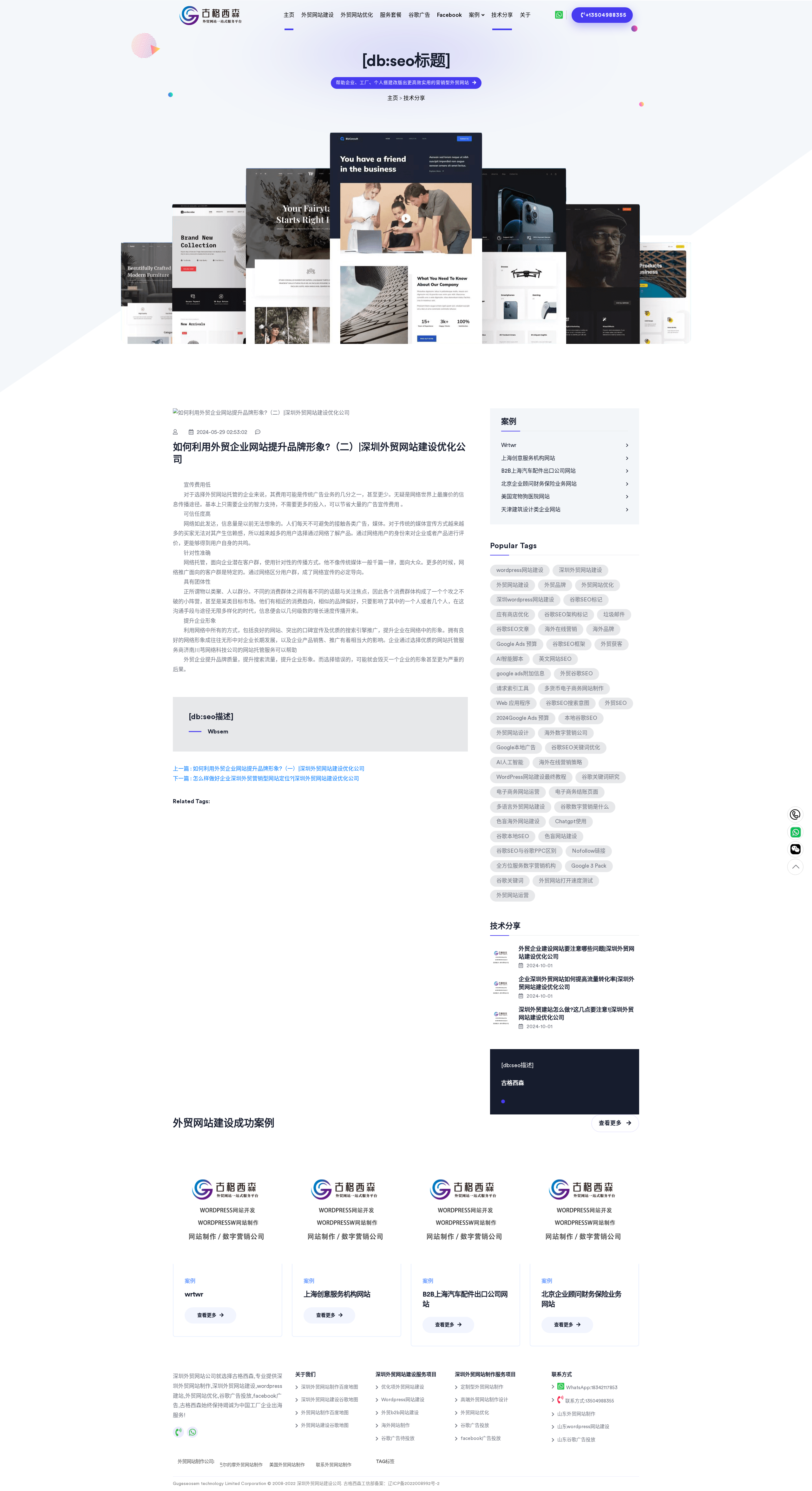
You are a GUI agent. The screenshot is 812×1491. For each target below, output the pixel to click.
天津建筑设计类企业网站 (530, 509)
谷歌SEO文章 (512, 629)
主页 (289, 15)
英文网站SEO (555, 659)
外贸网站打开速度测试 (566, 880)
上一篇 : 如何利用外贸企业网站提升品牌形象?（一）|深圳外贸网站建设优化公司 (268, 769)
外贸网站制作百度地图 (325, 1412)
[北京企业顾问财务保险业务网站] (584, 1209)
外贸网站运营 (512, 895)
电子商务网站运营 (518, 792)
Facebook (449, 15)
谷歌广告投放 (475, 1425)
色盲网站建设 (561, 836)
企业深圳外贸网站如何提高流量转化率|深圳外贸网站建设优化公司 (576, 983)
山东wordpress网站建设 (583, 1426)
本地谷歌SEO (581, 718)
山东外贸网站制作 (576, 1414)
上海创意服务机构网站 (528, 458)
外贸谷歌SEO (576, 673)
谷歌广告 (419, 15)
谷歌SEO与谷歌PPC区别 (526, 851)
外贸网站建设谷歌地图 (325, 1425)
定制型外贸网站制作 (482, 1387)
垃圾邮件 (614, 614)
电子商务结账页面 (576, 792)
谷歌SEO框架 (569, 644)
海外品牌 (603, 629)
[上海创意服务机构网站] (346, 1209)
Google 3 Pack (588, 866)
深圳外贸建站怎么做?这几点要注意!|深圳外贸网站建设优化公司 (576, 1014)
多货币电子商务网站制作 (574, 688)
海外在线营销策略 (560, 762)
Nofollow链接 (589, 851)
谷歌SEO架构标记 (566, 614)
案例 (474, 15)
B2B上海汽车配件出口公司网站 (538, 471)
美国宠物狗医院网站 (525, 496)
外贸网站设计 (512, 733)
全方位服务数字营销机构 (526, 866)
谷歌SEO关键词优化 (575, 747)
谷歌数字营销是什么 (584, 807)
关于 (525, 15)
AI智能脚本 (509, 659)
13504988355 (795, 814)
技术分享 (502, 15)
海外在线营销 (561, 629)
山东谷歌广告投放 (576, 1439)
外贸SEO (616, 703)
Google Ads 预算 (516, 644)
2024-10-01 (539, 965)
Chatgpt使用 (570, 821)
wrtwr (508, 445)
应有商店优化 (512, 614)
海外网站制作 (395, 1425)
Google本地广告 (516, 747)
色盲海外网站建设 (518, 821)
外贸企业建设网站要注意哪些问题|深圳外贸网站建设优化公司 (576, 953)
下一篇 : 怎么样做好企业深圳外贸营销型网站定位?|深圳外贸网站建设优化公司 (266, 778)
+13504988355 (606, 15)
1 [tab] (503, 1104)
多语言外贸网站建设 (520, 807)
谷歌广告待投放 (398, 1438)
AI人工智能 (509, 762)
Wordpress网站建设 (402, 1399)
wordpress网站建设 (519, 570)
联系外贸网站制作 (333, 1465)
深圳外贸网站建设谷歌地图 (329, 1399)
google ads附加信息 (520, 673)
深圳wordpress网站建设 (525, 599)
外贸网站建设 (317, 15)
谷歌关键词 (509, 880)
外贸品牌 (555, 585)
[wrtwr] (227, 1209)
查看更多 (611, 1123)
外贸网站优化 (357, 15)
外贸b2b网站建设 (400, 1412)
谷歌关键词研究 (600, 777)
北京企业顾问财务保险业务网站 (539, 484)
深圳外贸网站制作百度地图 (329, 1387)
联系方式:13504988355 (589, 1401)
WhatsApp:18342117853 (591, 1387)
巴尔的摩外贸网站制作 (240, 1465)
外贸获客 (611, 644)
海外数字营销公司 (565, 733)
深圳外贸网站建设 (580, 570)
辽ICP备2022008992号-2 (414, 1483)
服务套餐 (391, 15)
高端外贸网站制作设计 (484, 1399)
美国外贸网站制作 (287, 1465)
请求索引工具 (512, 688)
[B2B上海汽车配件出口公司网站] (465, 1209)
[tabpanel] (564, 1073)
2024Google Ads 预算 (522, 718)
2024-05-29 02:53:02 (222, 432)
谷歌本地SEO (512, 836)
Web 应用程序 (513, 703)
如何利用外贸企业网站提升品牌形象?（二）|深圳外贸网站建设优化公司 (319, 453)
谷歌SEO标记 (586, 599)
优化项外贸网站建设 (402, 1387)
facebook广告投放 (481, 1438)
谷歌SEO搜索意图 (567, 703)
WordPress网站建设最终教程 (531, 777)
